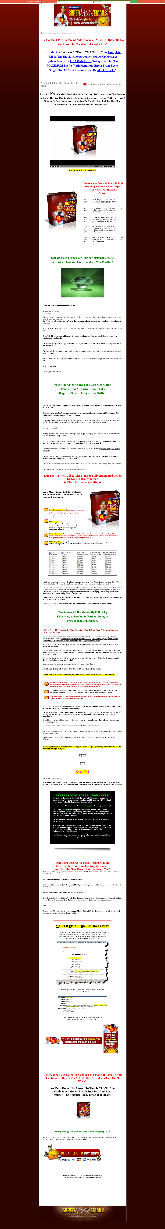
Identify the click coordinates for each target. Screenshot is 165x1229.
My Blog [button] (53, 2)
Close (161, 1)
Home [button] (45, 2)
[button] (134, 1)
